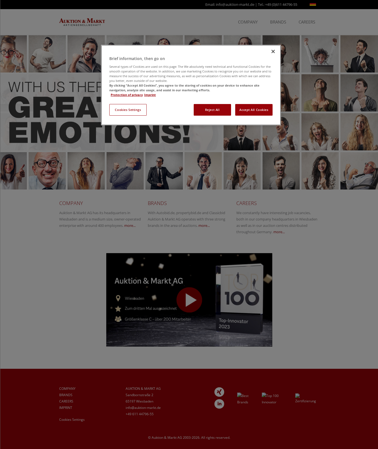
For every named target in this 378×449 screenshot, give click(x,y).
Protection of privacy (127, 95)
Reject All (212, 110)
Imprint (150, 95)
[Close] (273, 51)
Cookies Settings (128, 110)
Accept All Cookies (253, 110)
